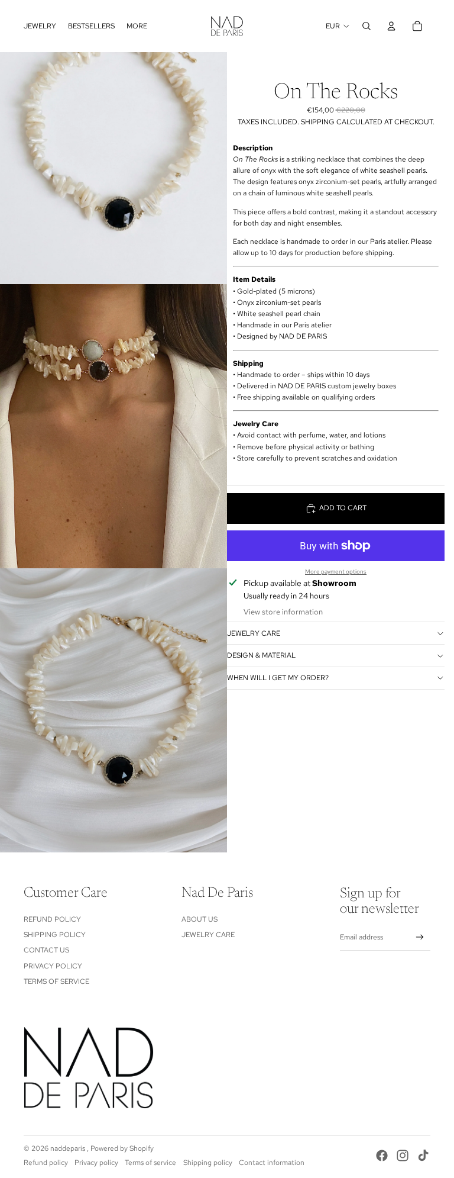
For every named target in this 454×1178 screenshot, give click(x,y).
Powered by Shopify (122, 1148)
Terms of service (150, 1162)
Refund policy (46, 1162)
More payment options (336, 571)
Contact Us (46, 950)
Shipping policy (207, 1162)
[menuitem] (40, 26)
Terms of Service (56, 981)
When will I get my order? (278, 678)
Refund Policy (52, 919)
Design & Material (261, 655)
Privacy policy (96, 1162)
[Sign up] (420, 937)
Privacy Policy (53, 966)
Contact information (271, 1162)
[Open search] (367, 26)
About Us (199, 919)
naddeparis (68, 1148)
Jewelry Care (253, 633)
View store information (283, 612)
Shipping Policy (55, 934)
